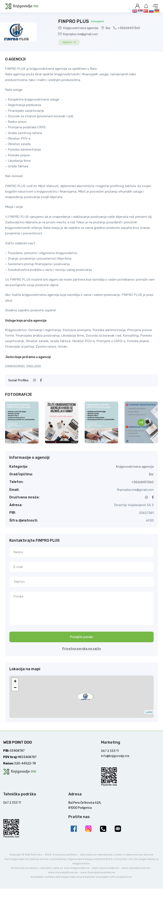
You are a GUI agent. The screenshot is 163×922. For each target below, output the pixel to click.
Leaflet (149, 712)
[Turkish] (146, 11)
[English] (135, 11)
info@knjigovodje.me (115, 756)
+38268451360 (129, 28)
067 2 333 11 (110, 751)
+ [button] (15, 681)
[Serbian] (140, 11)
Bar (108, 28)
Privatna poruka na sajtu (81, 649)
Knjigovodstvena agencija (80, 28)
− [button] (15, 687)
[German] (157, 11)
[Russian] (151, 11)
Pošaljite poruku (81, 637)
